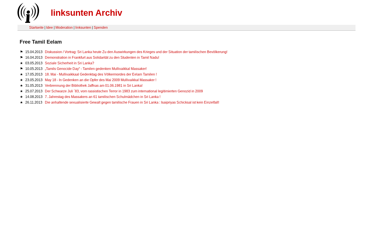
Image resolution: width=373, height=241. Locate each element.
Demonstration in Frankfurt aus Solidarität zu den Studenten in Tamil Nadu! (102, 57)
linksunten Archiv (86, 12)
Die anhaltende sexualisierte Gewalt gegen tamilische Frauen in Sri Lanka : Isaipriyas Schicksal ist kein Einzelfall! (132, 102)
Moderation (64, 27)
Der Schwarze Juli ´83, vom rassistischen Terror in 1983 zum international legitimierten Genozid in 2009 (124, 91)
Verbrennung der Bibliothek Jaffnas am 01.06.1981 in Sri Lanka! (93, 85)
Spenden (101, 27)
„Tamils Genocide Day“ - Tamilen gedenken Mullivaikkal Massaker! (96, 69)
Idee (49, 27)
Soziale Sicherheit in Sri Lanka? (69, 63)
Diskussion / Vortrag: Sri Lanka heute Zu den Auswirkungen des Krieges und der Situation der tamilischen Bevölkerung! (136, 52)
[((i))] (28, 22)
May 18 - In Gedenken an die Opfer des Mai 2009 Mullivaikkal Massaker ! (100, 80)
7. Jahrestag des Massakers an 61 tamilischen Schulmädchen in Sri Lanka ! (102, 97)
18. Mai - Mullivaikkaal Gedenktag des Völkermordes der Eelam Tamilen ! (101, 74)
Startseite (36, 27)
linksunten (83, 27)
